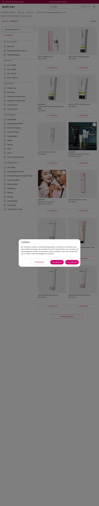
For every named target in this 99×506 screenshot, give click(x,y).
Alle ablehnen (57, 262)
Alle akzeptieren (72, 262)
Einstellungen (39, 262)
